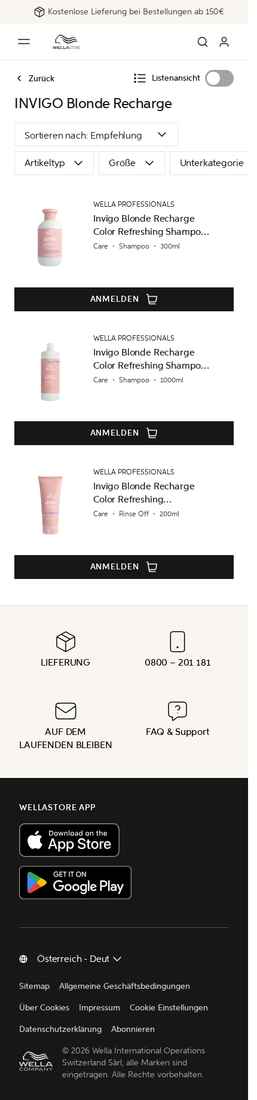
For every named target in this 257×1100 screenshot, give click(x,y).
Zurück (41, 78)
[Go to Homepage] (66, 42)
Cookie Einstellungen (169, 1008)
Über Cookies (44, 1008)
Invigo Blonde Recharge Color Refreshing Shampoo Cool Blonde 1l (149, 359)
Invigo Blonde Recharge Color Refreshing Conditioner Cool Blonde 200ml (144, 493)
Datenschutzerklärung (60, 1029)
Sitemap (34, 986)
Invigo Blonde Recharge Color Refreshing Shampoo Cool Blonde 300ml (149, 225)
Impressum (99, 1008)
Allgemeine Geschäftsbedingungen (124, 986)
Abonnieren (133, 1029)
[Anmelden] (224, 41)
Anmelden (114, 299)
